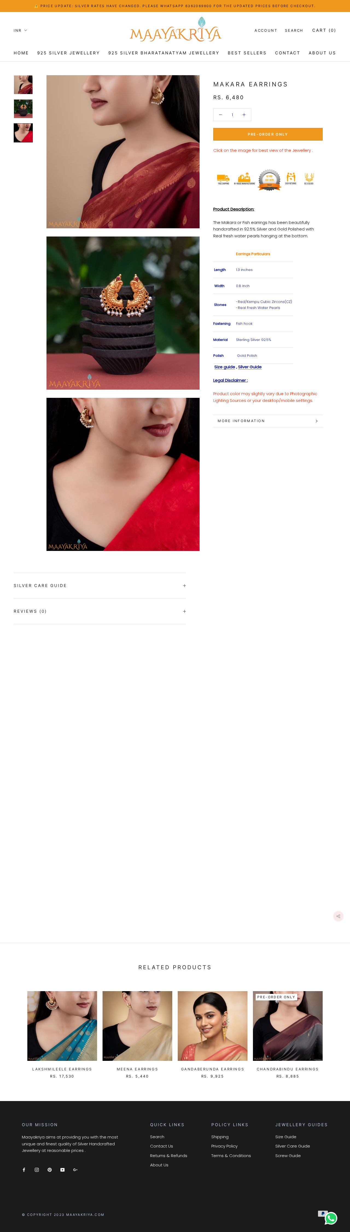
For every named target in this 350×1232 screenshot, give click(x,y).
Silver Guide (250, 367)
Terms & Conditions (231, 1155)
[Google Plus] (75, 1169)
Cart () (324, 30)
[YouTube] (62, 1169)
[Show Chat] (332, 1218)
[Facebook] (24, 1169)
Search (294, 30)
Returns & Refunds (168, 1155)
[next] (333, 1029)
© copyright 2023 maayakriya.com (63, 1215)
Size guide (224, 367)
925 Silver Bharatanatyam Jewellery (164, 53)
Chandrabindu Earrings (288, 1069)
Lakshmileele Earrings (62, 1069)
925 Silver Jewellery (68, 53)
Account (266, 30)
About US (322, 53)
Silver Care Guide (40, 585)
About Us (159, 1165)
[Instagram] (37, 1169)
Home (21, 53)
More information (241, 421)
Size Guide (285, 1137)
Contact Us (161, 1146)
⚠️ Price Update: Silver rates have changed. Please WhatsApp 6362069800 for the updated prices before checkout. (175, 6)
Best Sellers (247, 53)
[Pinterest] (50, 1169)
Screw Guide (288, 1155)
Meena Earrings (137, 1069)
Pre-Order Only (268, 134)
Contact (288, 53)
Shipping (220, 1137)
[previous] (17, 1029)
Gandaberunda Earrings (212, 1069)
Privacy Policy (224, 1146)
